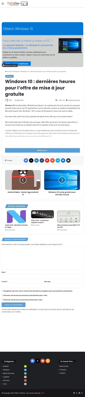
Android (5, 366)
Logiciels (6, 377)
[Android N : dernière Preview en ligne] (16, 216)
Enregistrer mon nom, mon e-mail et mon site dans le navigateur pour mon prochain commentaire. (38, 291)
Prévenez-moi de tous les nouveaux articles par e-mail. (23, 300)
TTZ (10, 100)
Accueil (9, 71)
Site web (47, 281)
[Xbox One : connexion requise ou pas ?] (42, 214)
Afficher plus (42, 150)
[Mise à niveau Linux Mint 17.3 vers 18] (68, 216)
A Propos (63, 370)
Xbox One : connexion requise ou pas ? (40, 221)
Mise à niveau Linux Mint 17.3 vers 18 (68, 226)
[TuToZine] (17, 4)
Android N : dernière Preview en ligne (16, 226)
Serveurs (6, 380)
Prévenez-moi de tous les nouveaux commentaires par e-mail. (25, 295)
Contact (62, 373)
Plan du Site (64, 366)
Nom (4, 272)
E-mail (4, 281)
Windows (16, 71)
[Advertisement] (42, 14)
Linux (5, 384)
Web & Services (8, 373)
